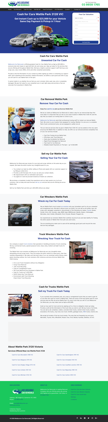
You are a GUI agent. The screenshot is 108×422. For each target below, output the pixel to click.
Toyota (89, 210)
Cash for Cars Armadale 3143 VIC (67, 360)
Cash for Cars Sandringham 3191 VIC (68, 355)
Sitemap (73, 397)
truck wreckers (28, 244)
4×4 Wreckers (59, 9)
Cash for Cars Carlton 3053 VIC (66, 375)
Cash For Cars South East (78, 394)
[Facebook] (77, 418)
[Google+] (96, 418)
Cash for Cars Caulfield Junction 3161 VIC (69, 365)
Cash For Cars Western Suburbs (80, 392)
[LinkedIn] (80, 418)
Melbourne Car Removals (15, 64)
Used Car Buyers (47, 9)
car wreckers (65, 206)
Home (9, 9)
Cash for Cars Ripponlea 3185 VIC (67, 370)
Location (67, 9)
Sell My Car (37, 9)
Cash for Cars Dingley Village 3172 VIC (23, 365)
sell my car (38, 182)
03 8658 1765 (91, 4)
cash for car (50, 109)
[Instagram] (92, 418)
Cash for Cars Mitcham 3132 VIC (22, 375)
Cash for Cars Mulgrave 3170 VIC (22, 360)
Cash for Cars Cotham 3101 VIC (21, 370)
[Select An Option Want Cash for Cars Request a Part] (86, 18)
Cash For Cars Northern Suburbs (80, 389)
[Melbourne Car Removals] (19, 4)
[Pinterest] (84, 418)
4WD (84, 311)
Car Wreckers (17, 9)
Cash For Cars (28, 9)
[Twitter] (88, 418)
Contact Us (77, 9)
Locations (74, 399)
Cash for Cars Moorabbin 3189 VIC (22, 355)
